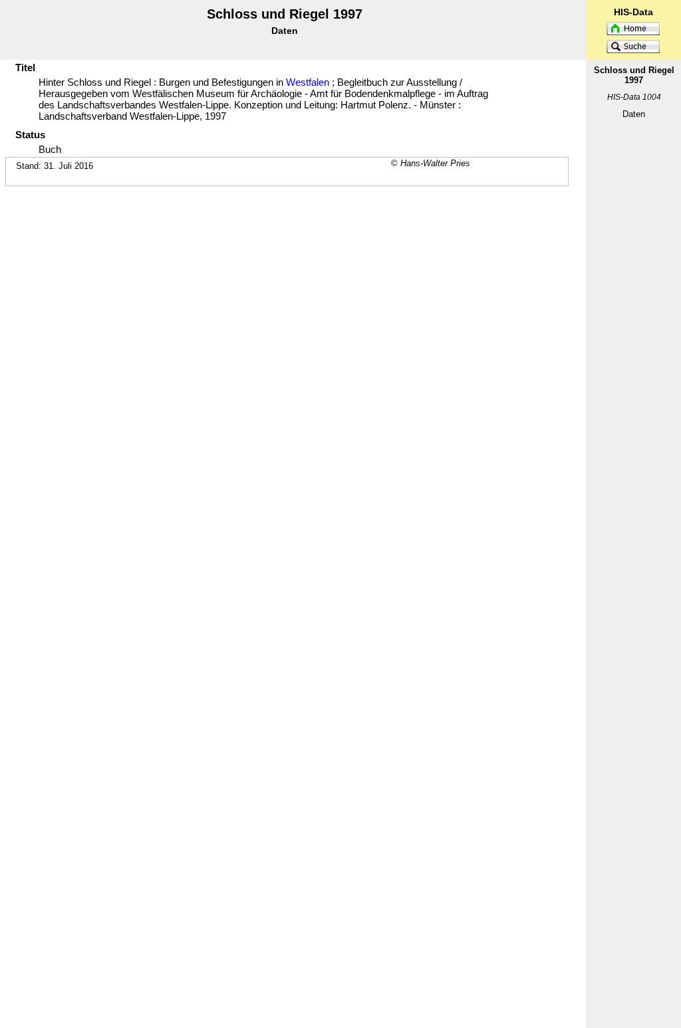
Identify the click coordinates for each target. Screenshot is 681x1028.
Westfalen (307, 82)
